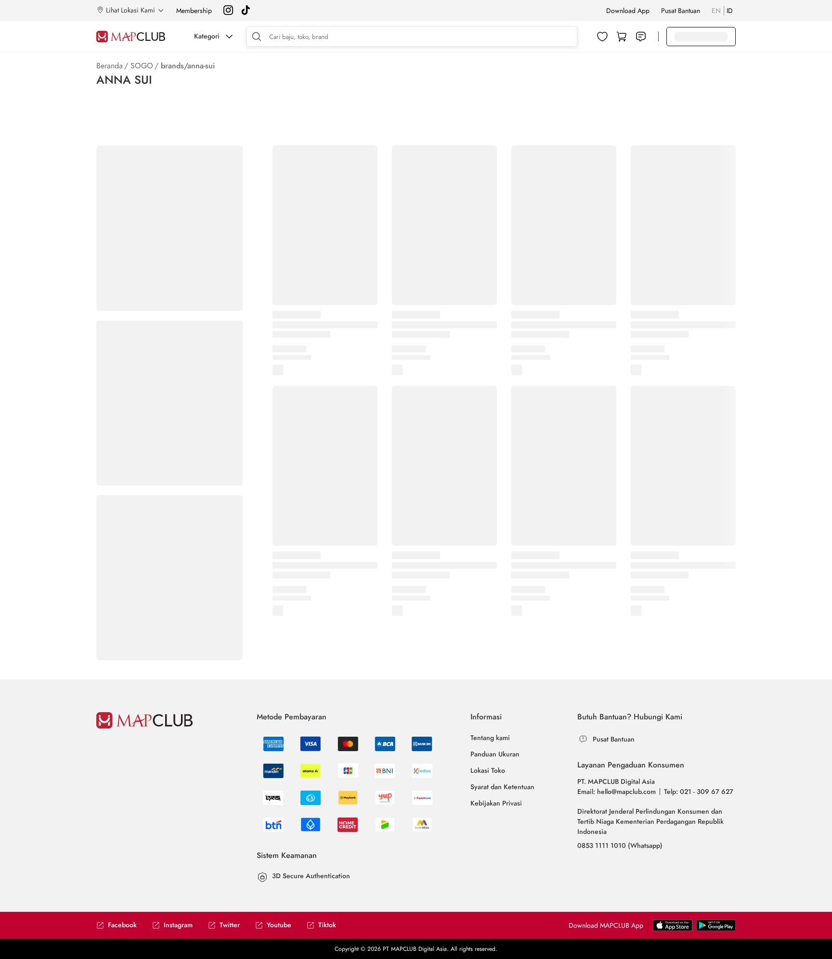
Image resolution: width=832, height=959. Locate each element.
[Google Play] (672, 929)
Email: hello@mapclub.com (616, 791)
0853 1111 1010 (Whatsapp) (620, 845)
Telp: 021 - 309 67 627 (698, 791)
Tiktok (327, 925)
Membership (194, 10)
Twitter (230, 925)
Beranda (109, 65)
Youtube (279, 925)
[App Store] (716, 929)
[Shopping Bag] (621, 36)
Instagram (178, 925)
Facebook (122, 925)
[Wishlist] (602, 36)
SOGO (141, 65)
